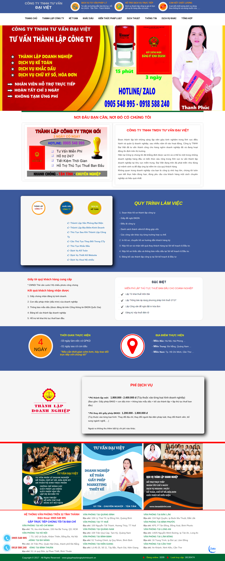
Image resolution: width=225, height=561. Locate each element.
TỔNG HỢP (186, 18)
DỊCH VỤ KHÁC (169, 18)
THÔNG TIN (151, 18)
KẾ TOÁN (73, 18)
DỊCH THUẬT (133, 18)
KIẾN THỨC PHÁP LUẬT (110, 18)
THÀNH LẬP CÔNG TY (53, 18)
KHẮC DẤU (88, 18)
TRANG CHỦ (31, 18)
